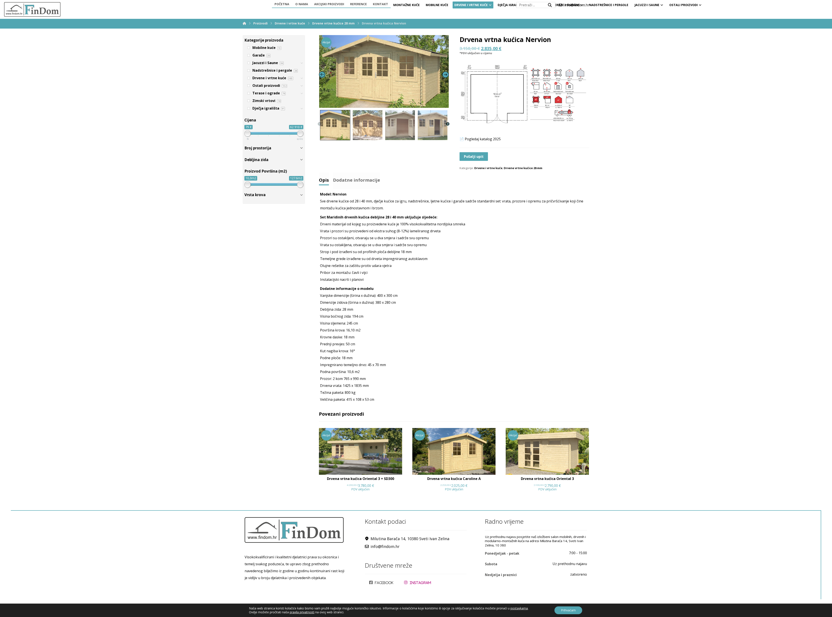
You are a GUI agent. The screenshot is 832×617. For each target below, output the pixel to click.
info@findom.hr (385, 546)
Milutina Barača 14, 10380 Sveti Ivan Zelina (409, 538)
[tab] (324, 178)
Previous (319, 124)
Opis (324, 180)
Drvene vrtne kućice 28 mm (523, 168)
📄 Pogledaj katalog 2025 (480, 139)
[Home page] (244, 23)
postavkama (519, 608)
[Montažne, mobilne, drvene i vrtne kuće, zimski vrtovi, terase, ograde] (32, 9)
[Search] (550, 5)
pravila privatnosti (302, 612)
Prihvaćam (568, 610)
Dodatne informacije (356, 180)
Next (447, 124)
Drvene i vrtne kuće (488, 168)
